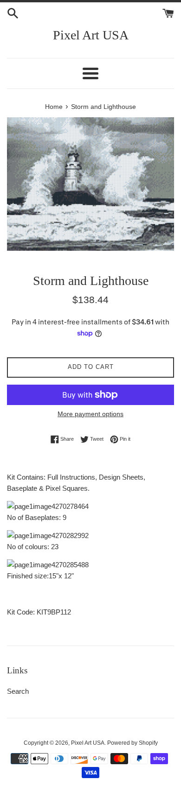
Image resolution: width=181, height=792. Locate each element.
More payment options (90, 414)
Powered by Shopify (132, 743)
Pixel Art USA (91, 35)
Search (18, 691)
